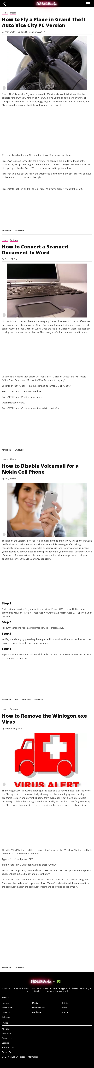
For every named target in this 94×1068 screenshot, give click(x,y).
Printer (13, 937)
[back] (5, 3)
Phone (13, 459)
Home (5, 12)
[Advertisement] (47, 133)
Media (13, 12)
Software (14, 240)
